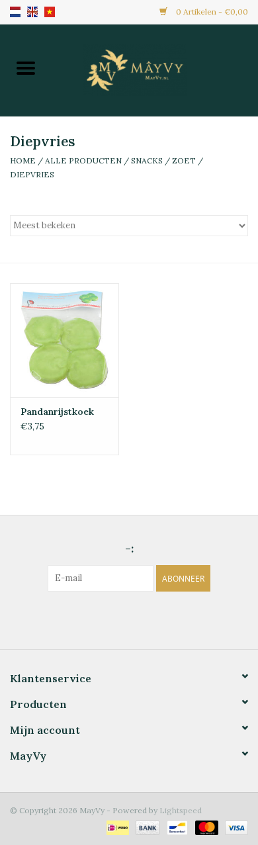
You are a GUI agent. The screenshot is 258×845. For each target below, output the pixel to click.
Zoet (184, 160)
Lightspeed (180, 810)
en (32, 12)
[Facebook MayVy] (117, 618)
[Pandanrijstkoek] (64, 340)
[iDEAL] (116, 827)
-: (129, 548)
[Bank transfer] (146, 827)
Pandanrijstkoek (57, 412)
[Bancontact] (176, 827)
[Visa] (234, 827)
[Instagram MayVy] (140, 618)
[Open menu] (26, 67)
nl (15, 12)
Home (23, 160)
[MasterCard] (205, 827)
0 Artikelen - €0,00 (211, 12)
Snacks (147, 160)
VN (49, 12)
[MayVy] (154, 69)
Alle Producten (83, 160)
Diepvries (32, 174)
